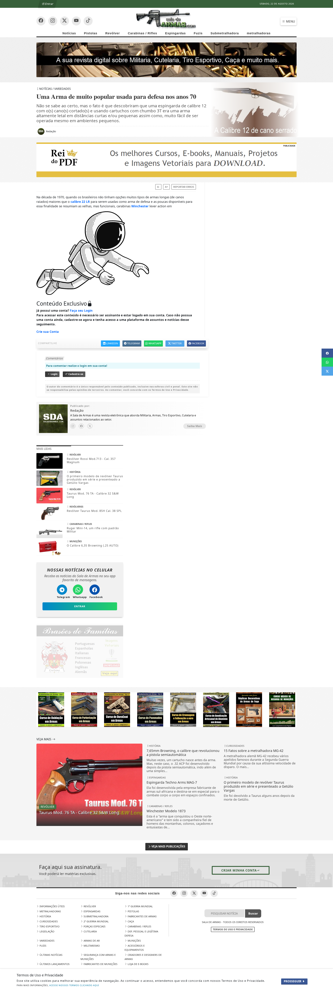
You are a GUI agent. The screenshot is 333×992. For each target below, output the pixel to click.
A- (158, 186)
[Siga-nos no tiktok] (214, 893)
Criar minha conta (239, 870)
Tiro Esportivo (49, 926)
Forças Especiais (94, 926)
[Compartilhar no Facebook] (327, 353)
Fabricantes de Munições (100, 964)
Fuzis (198, 33)
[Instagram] (72, 426)
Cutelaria (90, 931)
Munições (134, 940)
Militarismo (91, 945)
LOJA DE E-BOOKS (137, 964)
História (45, 916)
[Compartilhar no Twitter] (327, 371)
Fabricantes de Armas (142, 916)
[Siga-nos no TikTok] (88, 20)
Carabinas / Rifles (142, 33)
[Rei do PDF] (166, 159)
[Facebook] (81, 426)
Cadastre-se (75, 374)
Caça (130, 921)
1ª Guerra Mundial (140, 906)
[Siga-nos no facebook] (40, 20)
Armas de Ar (91, 940)
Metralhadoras (50, 911)
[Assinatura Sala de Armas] (166, 59)
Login (53, 374)
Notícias (69, 33)
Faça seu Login (81, 310)
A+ (166, 186)
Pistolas (90, 33)
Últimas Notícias (50, 954)
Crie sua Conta (47, 332)
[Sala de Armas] (166, 19)
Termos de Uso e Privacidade (233, 929)
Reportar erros (183, 186)
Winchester (140, 206)
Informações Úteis (52, 906)
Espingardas (175, 33)
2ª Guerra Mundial (96, 921)
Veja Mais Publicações (168, 846)
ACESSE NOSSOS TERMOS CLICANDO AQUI (74, 985)
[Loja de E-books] (166, 709)
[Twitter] (89, 426)
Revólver (112, 33)
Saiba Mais (194, 426)
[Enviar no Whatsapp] (327, 362)
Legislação (46, 931)
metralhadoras (259, 33)
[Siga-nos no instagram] (76, 20)
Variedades (46, 940)
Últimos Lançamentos (54, 964)
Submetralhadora (225, 33)
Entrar (49, 4)
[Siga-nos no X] (64, 20)
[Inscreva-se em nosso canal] (52, 20)
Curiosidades (48, 921)
